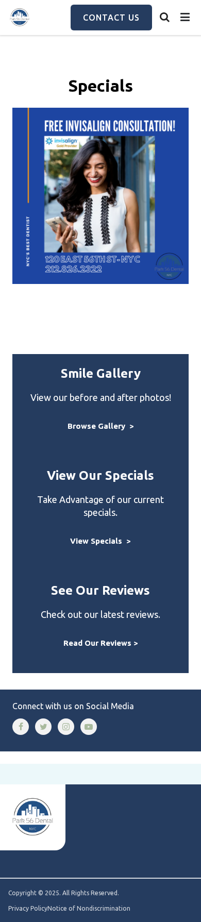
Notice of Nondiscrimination (88, 909)
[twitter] (43, 726)
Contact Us (111, 17)
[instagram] (66, 726)
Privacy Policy (27, 909)
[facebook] (20, 726)
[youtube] (88, 726)
